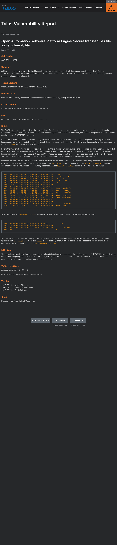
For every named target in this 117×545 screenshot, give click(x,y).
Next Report (60, 320)
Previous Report (78, 320)
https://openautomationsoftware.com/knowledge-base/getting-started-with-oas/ (48, 98)
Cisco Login (111, 1)
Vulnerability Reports (40, 320)
